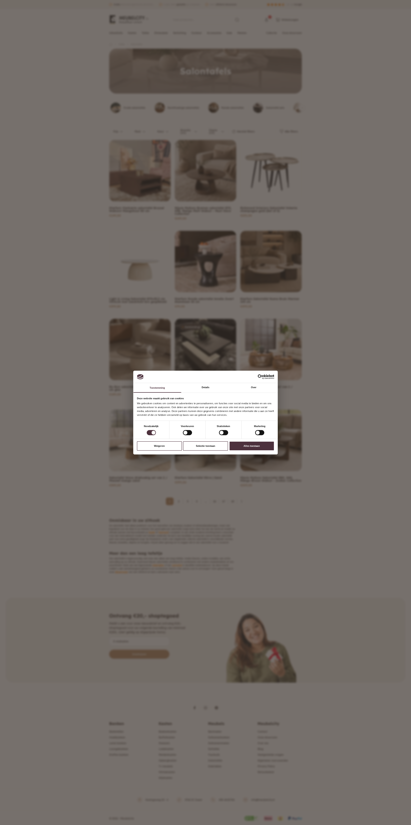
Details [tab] (206, 387)
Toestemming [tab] (157, 387)
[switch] (187, 432)
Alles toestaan (252, 446)
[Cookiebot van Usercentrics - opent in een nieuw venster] (260, 376)
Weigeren (159, 446)
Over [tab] (253, 387)
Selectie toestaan (205, 446)
